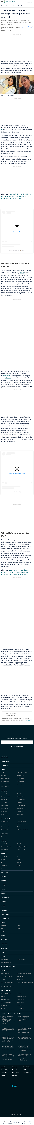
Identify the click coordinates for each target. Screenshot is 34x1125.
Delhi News (4, 799)
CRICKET (3, 769)
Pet (1, 868)
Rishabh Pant (20, 781)
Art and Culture (5, 856)
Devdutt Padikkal (5, 778)
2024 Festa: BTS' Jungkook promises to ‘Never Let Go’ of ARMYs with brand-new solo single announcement (15, 572)
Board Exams (20, 844)
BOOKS (3, 935)
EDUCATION (4, 841)
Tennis (18, 928)
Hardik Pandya (20, 778)
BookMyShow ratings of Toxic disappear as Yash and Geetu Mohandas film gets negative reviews (24, 1038)
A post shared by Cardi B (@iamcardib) (17, 492)
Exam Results (4, 849)
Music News (4, 824)
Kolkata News (4, 805)
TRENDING (4, 876)
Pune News (20, 811)
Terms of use (26, 1067)
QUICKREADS (4, 948)
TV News (19, 827)
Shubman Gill (20, 775)
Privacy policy (4, 1070)
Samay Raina (20, 979)
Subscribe (29, 2)
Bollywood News (5, 821)
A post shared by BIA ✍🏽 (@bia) (17, 250)
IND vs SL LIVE (5, 787)
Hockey (3, 928)
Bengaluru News (5, 794)
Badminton (3, 925)
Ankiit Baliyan (20, 976)
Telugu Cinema (20, 999)
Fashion (3, 859)
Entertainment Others (22, 829)
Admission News (5, 844)
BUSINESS (3, 881)
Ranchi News (4, 814)
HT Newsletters (27, 1070)
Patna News (4, 811)
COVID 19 (3, 952)
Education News (21, 849)
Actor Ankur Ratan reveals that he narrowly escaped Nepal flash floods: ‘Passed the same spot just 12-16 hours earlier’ (24, 1029)
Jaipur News (20, 802)
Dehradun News (21, 796)
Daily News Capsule (7, 742)
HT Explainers (20, 1008)
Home (2, 5)
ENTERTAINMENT (5, 818)
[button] (2, 2)
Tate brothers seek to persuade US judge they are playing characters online (24, 1018)
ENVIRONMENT (5, 897)
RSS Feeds (14, 1075)
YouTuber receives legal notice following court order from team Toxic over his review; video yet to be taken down (24, 1047)
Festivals (19, 859)
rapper (22, 273)
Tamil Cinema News (22, 824)
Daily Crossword (21, 959)
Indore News (4, 802)
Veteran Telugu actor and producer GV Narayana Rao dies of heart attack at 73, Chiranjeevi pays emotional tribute (8, 1038)
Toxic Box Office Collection (24, 973)
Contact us (14, 1067)
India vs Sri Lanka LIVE (6, 976)
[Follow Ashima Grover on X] (13, 30)
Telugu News (4, 1005)
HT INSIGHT (4, 940)
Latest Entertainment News (11, 1013)
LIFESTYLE (3, 854)
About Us (3, 1067)
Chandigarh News (5, 796)
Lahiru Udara (20, 784)
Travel (18, 865)
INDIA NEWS (4, 765)
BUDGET (3, 893)
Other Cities (20, 814)
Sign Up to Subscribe (17, 746)
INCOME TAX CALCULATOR (8, 966)
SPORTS (3, 922)
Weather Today (15, 1070)
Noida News (20, 808)
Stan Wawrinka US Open (7, 982)
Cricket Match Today (22, 772)
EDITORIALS (4, 910)
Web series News (5, 829)
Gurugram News (21, 799)
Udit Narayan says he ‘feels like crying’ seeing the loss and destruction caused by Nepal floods (8, 1047)
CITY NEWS (4, 791)
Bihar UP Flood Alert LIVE (7, 986)
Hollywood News (21, 821)
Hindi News (20, 1005)
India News (21, 5)
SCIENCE (3, 902)
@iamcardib (6, 376)
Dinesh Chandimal (5, 784)
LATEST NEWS (4, 757)
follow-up (8, 378)
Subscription (4, 1072)
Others (2, 931)
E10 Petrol (3, 979)
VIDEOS (3, 889)
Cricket (14, 5)
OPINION (3, 906)
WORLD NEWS (5, 761)
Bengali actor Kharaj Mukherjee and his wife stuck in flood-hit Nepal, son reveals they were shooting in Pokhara (8, 1056)
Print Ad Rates (15, 1072)
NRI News (3, 1008)
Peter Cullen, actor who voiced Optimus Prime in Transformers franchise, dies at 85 (8, 1029)
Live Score (3, 775)
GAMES (3, 956)
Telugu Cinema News (6, 827)
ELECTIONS (4, 944)
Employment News (22, 846)
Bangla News (20, 1002)
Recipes (19, 862)
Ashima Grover (7, 30)
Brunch (19, 856)
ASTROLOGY (4, 834)
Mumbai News (4, 808)
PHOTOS (3, 885)
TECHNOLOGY (5, 918)
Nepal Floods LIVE (5, 973)
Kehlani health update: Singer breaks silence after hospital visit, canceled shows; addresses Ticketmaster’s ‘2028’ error (8, 1020)
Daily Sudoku (4, 959)
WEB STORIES (4, 872)
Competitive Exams (6, 846)
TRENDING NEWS (5, 970)
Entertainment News (6, 1002)
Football (19, 925)
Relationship (4, 865)
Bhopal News (20, 794)
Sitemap (3, 1075)
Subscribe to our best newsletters (17, 738)
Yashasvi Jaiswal (5, 781)
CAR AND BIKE (5, 914)
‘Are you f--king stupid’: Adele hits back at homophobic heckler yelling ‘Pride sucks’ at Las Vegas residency (16, 196)
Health (2, 862)
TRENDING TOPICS (6, 991)
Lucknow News (21, 805)
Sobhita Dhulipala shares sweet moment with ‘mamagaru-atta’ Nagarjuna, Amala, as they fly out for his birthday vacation (24, 1057)
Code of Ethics (27, 1072)
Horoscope (3, 837)
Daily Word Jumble (6, 962)
